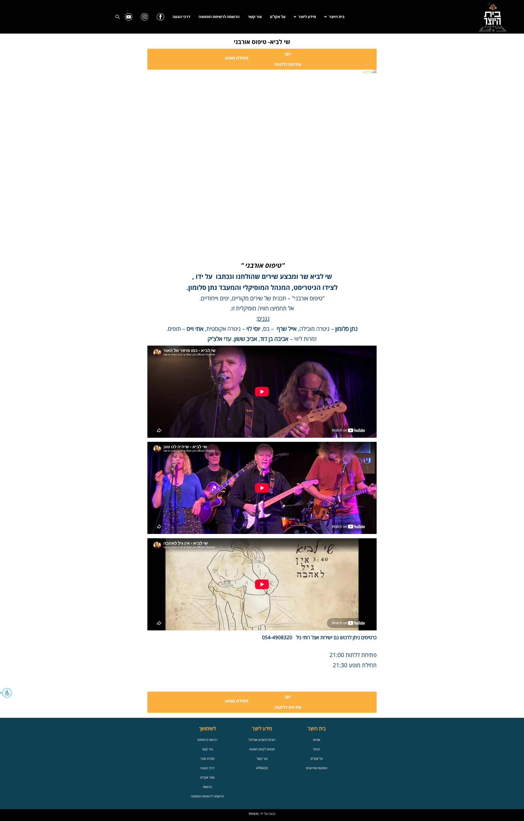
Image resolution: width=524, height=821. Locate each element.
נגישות (207, 787)
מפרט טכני (207, 758)
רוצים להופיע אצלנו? (262, 739)
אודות (316, 739)
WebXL (254, 813)
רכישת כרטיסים (207, 739)
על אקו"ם (278, 16)
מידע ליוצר (307, 16)
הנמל (316, 749)
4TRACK (262, 768)
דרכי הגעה (181, 16)
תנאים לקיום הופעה (262, 749)
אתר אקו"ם (207, 777)
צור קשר (255, 16)
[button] (6, 693)
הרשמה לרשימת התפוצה (219, 16)
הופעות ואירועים (316, 768)
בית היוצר (336, 16)
